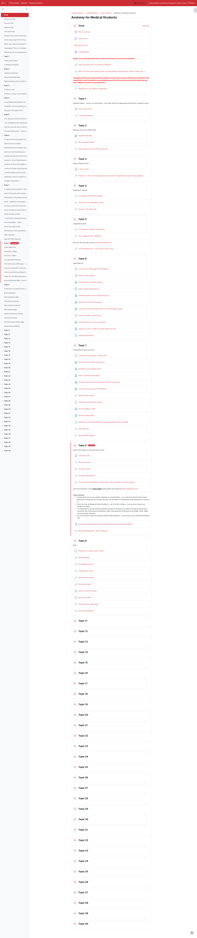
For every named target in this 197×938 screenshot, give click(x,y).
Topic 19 (7, 363)
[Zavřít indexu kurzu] (3, 9)
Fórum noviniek (9, 19)
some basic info (10, 247)
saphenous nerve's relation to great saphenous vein (16, 177)
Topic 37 (7, 438)
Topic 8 (6, 243)
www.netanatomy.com (103, 242)
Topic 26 (7, 392)
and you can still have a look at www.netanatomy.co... (16, 127)
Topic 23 (7, 380)
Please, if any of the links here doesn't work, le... (16, 36)
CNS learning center (11, 301)
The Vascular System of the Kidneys (16, 119)
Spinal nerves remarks (12, 144)
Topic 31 (7, 413)
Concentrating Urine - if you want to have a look (16, 131)
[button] (140, 3)
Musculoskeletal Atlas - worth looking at (16, 280)
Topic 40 (7, 451)
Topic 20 (7, 368)
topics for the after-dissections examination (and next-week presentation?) (16, 276)
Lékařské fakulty (77, 13)
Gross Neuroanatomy (12, 326)
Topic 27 (7, 397)
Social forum (8, 23)
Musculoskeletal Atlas (12, 77)
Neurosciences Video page (14, 322)
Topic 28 (7, 401)
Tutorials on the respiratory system (16, 106)
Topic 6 (6, 135)
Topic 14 (7, 343)
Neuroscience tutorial (12, 305)
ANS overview (9, 235)
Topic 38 (7, 442)
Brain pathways (9, 293)
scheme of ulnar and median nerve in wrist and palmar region (16, 164)
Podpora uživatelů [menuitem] (35, 3)
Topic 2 (6, 69)
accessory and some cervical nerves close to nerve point (16, 206)
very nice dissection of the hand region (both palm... (16, 268)
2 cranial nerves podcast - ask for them (16, 189)
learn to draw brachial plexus (14, 152)
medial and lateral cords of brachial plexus (16, 156)
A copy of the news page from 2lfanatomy (16, 139)
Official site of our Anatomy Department (16, 52)
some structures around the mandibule (16, 210)
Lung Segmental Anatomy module (16, 102)
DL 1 (4, 3)
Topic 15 (7, 347)
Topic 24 (7, 384)
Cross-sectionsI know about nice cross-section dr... (16, 272)
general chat (8, 27)
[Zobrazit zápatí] (192, 933)
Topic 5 (6, 114)
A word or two (9, 90)
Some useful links (10, 61)
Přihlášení (191, 3)
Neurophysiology (10, 309)
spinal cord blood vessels (13, 314)
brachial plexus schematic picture (16, 148)
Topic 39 (7, 446)
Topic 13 (7, 338)
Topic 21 (7, 372)
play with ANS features (12, 239)
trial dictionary (9, 31)
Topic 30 (7, 409)
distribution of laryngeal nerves (15, 197)
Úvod (6, 15)
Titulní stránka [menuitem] (14, 3)
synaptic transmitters (12, 181)
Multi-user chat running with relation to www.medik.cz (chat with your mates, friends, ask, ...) (16, 44)
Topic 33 (7, 421)
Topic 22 (7, 376)
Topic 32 (7, 417)
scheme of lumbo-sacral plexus (15, 168)
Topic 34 (7, 426)
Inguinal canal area (11, 73)
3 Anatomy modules (11, 65)
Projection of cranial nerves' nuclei (16, 289)
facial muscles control (12, 214)
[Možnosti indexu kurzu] (26, 9)
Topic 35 (7, 430)
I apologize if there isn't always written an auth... (16, 48)
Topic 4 (6, 98)
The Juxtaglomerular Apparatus (15, 123)
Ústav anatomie (106, 13)
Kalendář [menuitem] (24, 3)
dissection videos (10, 251)
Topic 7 (6, 185)
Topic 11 (7, 330)
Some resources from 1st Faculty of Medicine (16, 40)
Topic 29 (7, 405)
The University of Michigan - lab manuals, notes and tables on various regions (16, 264)
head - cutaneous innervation (15, 202)
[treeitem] (15, 33)
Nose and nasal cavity (12, 227)
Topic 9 (6, 285)
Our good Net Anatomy (12, 260)
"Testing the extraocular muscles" (16, 218)
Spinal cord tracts (10, 318)
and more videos (10, 255)
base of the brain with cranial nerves (16, 193)
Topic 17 (7, 355)
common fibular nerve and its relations (16, 173)
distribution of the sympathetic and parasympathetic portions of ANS (16, 231)
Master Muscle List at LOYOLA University (16, 81)
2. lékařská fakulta (91, 13)
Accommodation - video (13, 222)
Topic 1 (6, 56)
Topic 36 (7, 434)
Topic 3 (6, 85)
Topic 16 (7, 351)
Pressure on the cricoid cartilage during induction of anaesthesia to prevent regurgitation (16, 94)
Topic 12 (7, 334)
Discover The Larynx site (13, 110)
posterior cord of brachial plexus (16, 160)
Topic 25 (7, 388)
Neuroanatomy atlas (11, 297)
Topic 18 (7, 359)
